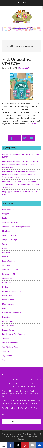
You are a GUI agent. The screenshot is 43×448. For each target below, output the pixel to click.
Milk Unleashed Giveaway (16, 61)
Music (4, 308)
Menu (23, 3)
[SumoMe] (39, 445)
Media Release (8, 300)
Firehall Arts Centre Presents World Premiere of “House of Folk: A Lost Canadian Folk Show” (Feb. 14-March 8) (21, 184)
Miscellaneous (8, 304)
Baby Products (8, 210)
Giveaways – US (8, 274)
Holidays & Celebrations (11, 291)
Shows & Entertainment (11, 343)
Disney (5, 248)
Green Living (7, 278)
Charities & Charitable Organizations (16, 227)
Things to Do (7, 351)
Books (4, 218)
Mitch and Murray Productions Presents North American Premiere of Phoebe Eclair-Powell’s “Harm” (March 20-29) (19, 174)
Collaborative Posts (10, 235)
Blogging (5, 214)
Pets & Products (8, 321)
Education (6, 252)
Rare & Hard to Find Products (13, 334)
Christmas (6, 231)
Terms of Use (21, 434)
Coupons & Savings (9, 240)
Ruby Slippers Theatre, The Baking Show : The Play (19, 408)
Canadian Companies (10, 222)
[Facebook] (10, 445)
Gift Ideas (6, 265)
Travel (4, 360)
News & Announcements (11, 313)
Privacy (29, 434)
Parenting (6, 317)
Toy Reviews (7, 356)
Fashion (5, 257)
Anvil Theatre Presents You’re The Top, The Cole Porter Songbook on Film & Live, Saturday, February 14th (20, 164)
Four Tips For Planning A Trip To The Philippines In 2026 (21, 379)
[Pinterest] (25, 445)
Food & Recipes (8, 261)
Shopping (5, 338)
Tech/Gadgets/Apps (10, 347)
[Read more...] (32, 124)
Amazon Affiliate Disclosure (21, 436)
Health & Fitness (8, 283)
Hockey (5, 287)
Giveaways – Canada (10, 270)
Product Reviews (8, 330)
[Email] (32, 445)
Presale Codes (8, 326)
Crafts (4, 244)
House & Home (8, 295)
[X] (18, 445)
